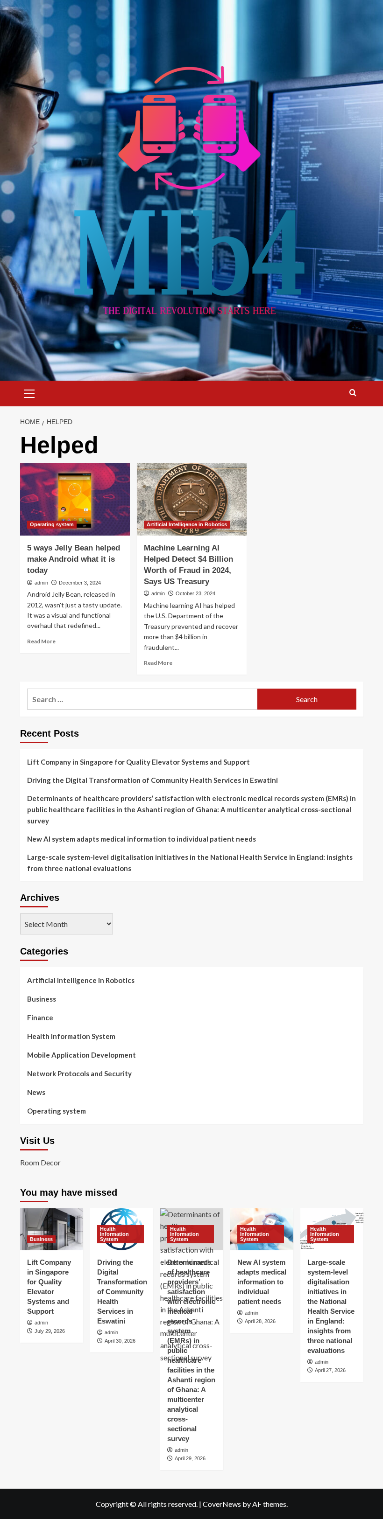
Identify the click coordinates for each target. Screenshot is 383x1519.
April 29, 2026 (190, 1458)
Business (41, 999)
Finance (40, 1017)
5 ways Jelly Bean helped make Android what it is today (73, 559)
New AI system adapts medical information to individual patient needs (141, 839)
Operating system (52, 524)
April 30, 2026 (120, 1341)
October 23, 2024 (195, 593)
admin (41, 582)
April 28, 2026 (260, 1321)
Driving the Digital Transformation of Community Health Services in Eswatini (152, 780)
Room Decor (40, 1162)
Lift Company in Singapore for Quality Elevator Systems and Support (138, 762)
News (36, 1092)
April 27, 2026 (330, 1370)
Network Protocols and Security (79, 1073)
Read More (41, 641)
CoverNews (222, 1503)
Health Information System (71, 1036)
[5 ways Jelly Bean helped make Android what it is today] (75, 499)
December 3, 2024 (80, 582)
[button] (29, 392)
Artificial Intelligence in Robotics (187, 524)
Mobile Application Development (81, 1055)
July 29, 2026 (50, 1331)
